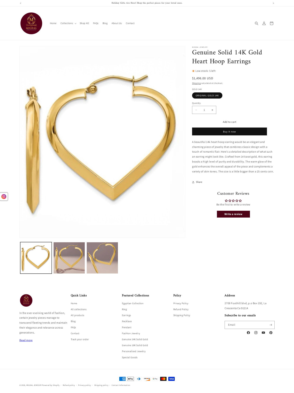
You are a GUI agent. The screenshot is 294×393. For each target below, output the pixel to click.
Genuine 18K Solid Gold (135, 345)
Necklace (127, 321)
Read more (25, 340)
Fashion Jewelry (131, 333)
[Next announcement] (273, 3)
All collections (79, 309)
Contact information (121, 385)
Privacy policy (84, 385)
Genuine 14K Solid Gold (135, 339)
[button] (68, 23)
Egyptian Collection (132, 303)
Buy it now (229, 131)
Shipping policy (101, 385)
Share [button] (199, 181)
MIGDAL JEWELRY (34, 385)
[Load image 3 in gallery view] (102, 258)
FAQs (73, 327)
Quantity (196, 103)
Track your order (80, 339)
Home (74, 303)
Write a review (233, 214)
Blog (73, 321)
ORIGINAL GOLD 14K (207, 95)
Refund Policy (181, 309)
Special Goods (130, 357)
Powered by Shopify (51, 385)
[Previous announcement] (20, 3)
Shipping (196, 83)
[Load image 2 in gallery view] (69, 258)
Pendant (126, 327)
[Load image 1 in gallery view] (36, 258)
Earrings (126, 315)
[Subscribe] (270, 325)
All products (77, 315)
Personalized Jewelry (133, 351)
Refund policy (69, 385)
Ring (124, 309)
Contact (75, 333)
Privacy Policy (180, 303)
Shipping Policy (181, 315)
